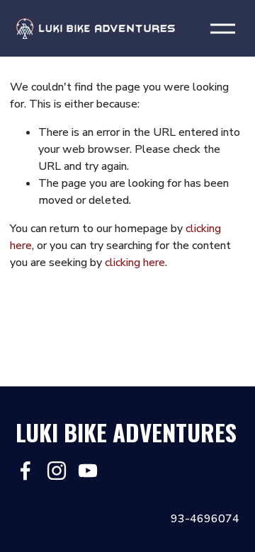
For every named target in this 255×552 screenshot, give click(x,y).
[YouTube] (88, 471)
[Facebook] (25, 471)
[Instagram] (57, 471)
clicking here (135, 262)
